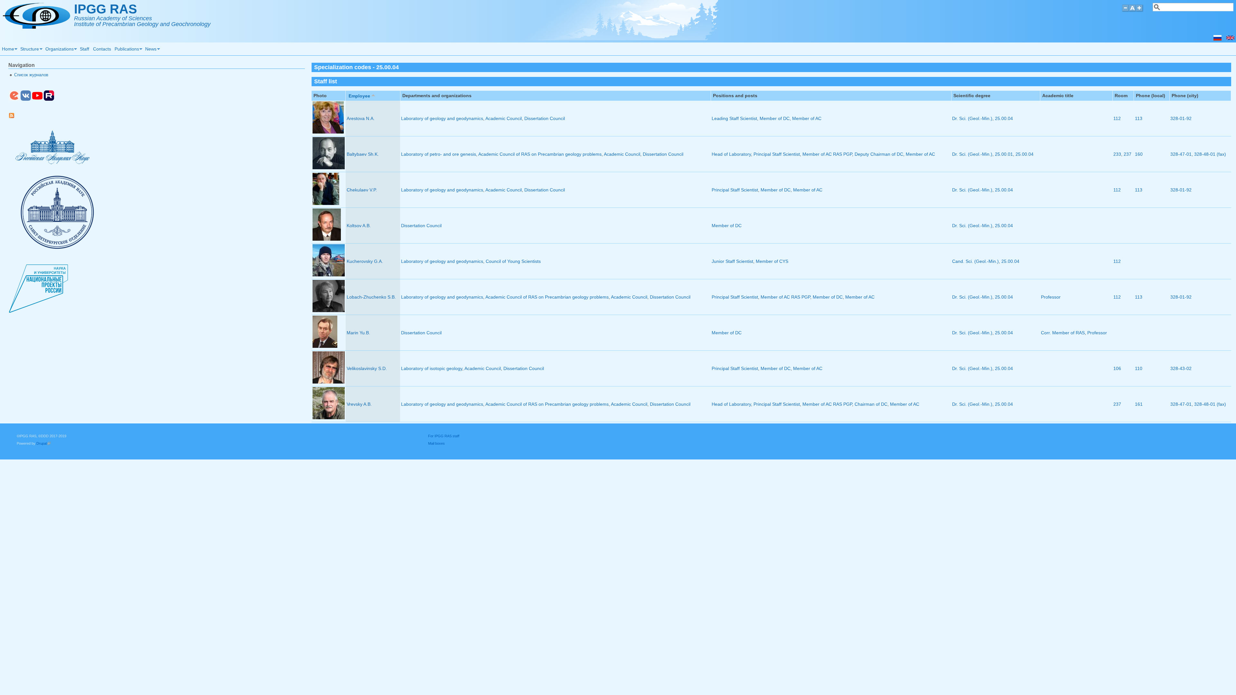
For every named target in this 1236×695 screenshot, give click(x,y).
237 (1127, 154)
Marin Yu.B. (358, 332)
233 (1117, 154)
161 (1139, 404)
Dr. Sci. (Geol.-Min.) (972, 118)
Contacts (102, 48)
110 (1138, 368)
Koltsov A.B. (359, 225)
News (150, 49)
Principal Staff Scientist (777, 154)
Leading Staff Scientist (734, 118)
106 (1117, 368)
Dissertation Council (544, 118)
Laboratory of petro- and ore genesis (438, 154)
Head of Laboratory (731, 154)
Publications (126, 49)
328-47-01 (1181, 154)
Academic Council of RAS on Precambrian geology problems (540, 154)
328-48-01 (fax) (1210, 154)
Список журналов (31, 75)
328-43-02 (1181, 368)
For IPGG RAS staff (443, 436)
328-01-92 (1181, 118)
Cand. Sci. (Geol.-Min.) (975, 261)
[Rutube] (49, 99)
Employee (359, 95)
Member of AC (806, 118)
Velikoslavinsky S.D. (367, 368)
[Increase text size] (1140, 10)
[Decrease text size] (1125, 10)
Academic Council (503, 118)
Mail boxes (436, 443)
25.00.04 (1004, 118)
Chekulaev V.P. (362, 189)
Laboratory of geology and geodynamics (442, 118)
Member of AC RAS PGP (827, 154)
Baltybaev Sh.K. (363, 154)
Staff (84, 48)
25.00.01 (1004, 154)
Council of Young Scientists (513, 261)
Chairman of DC (871, 404)
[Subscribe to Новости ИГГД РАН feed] (14, 117)
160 (1139, 154)
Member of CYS (772, 261)
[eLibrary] (14, 99)
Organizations (58, 49)
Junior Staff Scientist (732, 261)
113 (1138, 118)
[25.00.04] (1230, 39)
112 (1117, 118)
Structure (29, 49)
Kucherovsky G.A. (365, 261)
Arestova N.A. (361, 118)
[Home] (36, 27)
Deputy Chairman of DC (879, 154)
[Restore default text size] (1132, 10)
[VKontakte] (26, 99)
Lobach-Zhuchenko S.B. (371, 297)
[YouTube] (37, 99)
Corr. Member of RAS (1063, 332)
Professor (1051, 297)
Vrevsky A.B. (359, 404)
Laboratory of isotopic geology (431, 368)
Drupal (43, 443)
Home (7, 49)
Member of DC (775, 118)
